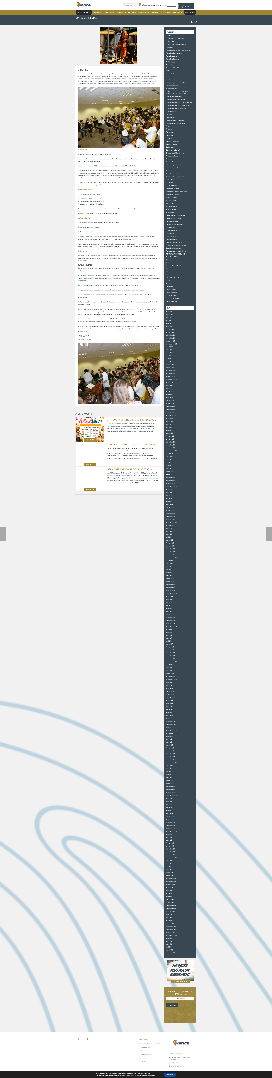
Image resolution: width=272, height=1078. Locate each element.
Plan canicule (170, 233)
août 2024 (169, 382)
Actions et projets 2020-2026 (176, 44)
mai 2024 (169, 391)
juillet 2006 (169, 938)
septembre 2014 (171, 697)
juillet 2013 (169, 736)
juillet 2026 (169, 314)
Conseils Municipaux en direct (176, 108)
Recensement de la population (176, 251)
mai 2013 (169, 742)
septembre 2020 (171, 522)
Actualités (169, 47)
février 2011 (170, 816)
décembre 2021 (171, 477)
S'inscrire (172, 1005)
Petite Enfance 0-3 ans (173, 230)
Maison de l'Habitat (172, 188)
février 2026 (170, 329)
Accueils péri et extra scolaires (176, 38)
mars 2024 (169, 397)
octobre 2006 (170, 932)
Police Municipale (171, 239)
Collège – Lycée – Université (175, 83)
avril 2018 (169, 608)
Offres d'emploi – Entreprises (175, 215)
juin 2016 (169, 671)
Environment (170, 147)
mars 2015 (169, 688)
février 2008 (170, 899)
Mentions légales (146, 1054)
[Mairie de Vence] (83, 5)
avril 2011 (169, 810)
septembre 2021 (171, 486)
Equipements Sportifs (173, 150)
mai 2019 (169, 570)
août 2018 (169, 596)
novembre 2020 (171, 516)
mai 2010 (169, 840)
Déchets (169, 114)
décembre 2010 (171, 822)
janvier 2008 (170, 902)
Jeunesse (169, 171)
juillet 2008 (169, 890)
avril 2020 (169, 537)
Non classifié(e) (171, 209)
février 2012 (170, 780)
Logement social (171, 186)
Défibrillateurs (170, 117)
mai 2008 (169, 893)
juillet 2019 (169, 564)
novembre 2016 (171, 656)
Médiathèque (170, 203)
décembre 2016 (171, 653)
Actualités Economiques (174, 53)
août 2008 (169, 887)
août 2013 (169, 733)
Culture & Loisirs (130, 12)
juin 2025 (169, 353)
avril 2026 (169, 323)
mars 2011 (169, 813)
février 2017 (170, 647)
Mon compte (159, 5)
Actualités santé (171, 56)
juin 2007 (169, 917)
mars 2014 (169, 715)
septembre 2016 (171, 662)
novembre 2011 (171, 789)
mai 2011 (169, 807)
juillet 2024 (169, 385)
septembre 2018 (171, 593)
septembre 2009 (171, 858)
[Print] (192, 22)
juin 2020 (169, 531)
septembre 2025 (171, 344)
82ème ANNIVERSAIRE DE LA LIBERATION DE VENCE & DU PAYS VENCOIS (132, 469)
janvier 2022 (170, 475)
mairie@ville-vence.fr (178, 1066)
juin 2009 (169, 864)
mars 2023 (169, 433)
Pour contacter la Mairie (174, 242)
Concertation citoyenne (174, 96)
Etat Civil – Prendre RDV (84, 12)
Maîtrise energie (171, 197)
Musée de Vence (171, 206)
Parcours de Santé (172, 221)
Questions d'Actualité (173, 248)
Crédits (143, 1061)
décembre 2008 (171, 879)
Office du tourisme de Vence (150, 1044)
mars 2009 (169, 870)
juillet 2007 (169, 914)
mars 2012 (169, 778)
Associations (170, 65)
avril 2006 (169, 947)
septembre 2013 (171, 730)
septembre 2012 (171, 763)
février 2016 (170, 674)
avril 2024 (169, 394)
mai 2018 (169, 605)
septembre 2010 (171, 831)
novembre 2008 (171, 881)
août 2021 (169, 489)
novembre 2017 (171, 620)
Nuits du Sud (170, 212)
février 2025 (170, 365)
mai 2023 (169, 427)
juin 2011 (169, 804)
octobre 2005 (170, 953)
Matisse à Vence (171, 200)
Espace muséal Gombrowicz (175, 153)
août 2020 (169, 525)
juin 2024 (169, 388)
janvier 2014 (170, 718)
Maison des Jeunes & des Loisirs (176, 191)
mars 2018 (169, 611)
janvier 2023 (170, 439)
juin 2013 (169, 739)
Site (167, 269)
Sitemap (143, 1058)
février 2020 (170, 543)
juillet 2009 (169, 861)
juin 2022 (169, 460)
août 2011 (169, 798)
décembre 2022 (171, 442)
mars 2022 (169, 469)
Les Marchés (170, 183)
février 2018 (170, 614)
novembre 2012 (171, 757)
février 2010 (170, 843)
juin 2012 (169, 769)
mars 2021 (169, 504)
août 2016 (169, 665)
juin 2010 (169, 837)
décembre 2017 (171, 617)
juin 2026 (169, 317)
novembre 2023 (171, 409)
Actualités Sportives (173, 59)
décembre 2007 (171, 905)
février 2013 (170, 748)
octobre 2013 (170, 727)
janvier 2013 (170, 751)
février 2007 (170, 923)
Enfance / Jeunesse (172, 141)
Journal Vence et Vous (173, 174)
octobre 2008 (170, 884)
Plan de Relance (171, 236)
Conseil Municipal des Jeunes (175, 99)
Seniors (168, 263)
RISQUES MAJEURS (172, 257)
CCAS (168, 71)
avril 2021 (169, 501)
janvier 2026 (170, 332)
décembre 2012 (171, 754)
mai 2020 (169, 534)
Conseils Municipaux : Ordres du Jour (178, 105)
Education (169, 135)
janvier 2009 (170, 876)
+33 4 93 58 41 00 (177, 1063)
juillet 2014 (169, 703)
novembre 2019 (171, 552)
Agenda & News (177, 12)
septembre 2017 (171, 626)
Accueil (168, 35)
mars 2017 (169, 644)
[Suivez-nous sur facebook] (79, 1039)
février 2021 (170, 507)
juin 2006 (169, 941)
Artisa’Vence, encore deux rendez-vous (132, 420)
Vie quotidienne (109, 12)
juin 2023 (169, 424)
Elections (169, 138)
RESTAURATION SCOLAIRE (175, 254)
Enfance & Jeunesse (143, 12)
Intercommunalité (172, 168)
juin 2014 (169, 706)
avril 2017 (169, 641)
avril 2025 (169, 359)
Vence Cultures (171, 289)
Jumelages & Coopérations (175, 177)
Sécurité (169, 260)
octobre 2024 (170, 376)
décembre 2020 (171, 513)
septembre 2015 (171, 679)
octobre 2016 (170, 659)
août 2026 (169, 311)
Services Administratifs (173, 266)
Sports (168, 281)
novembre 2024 (171, 374)
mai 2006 (169, 944)
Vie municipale (98, 12)
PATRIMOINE (170, 227)
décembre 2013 (171, 721)
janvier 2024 (170, 403)
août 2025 (169, 347)
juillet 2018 (169, 599)
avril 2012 (169, 775)
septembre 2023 (171, 415)
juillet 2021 (169, 492)
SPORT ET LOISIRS (172, 278)
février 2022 (170, 472)
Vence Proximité (171, 292)
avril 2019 (169, 573)
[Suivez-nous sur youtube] (86, 1039)
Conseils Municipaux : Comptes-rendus (179, 102)
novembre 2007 (171, 908)
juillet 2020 (169, 528)
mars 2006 (169, 950)
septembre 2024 (171, 379)
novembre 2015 (171, 677)
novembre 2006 (171, 929)
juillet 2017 (169, 632)
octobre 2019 (170, 555)
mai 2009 (169, 867)
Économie (169, 129)
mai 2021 (169, 498)
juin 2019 (169, 567)
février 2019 (170, 578)
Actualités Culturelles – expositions (178, 50)
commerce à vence (172, 89)
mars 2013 (169, 745)
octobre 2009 (170, 855)
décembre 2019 (171, 549)
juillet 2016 (169, 668)
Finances (169, 159)
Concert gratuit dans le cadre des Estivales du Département (132, 444)
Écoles (168, 126)
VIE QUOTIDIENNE (172, 298)
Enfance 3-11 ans (171, 144)
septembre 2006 (171, 935)
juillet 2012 (169, 766)
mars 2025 (169, 362)
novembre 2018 (171, 587)
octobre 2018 (170, 590)
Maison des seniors (172, 194)
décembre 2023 (171, 406)
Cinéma (168, 77)
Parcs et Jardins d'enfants (174, 224)
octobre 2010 (170, 828)
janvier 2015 (170, 694)
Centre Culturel (171, 74)
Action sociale (170, 41)
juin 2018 (169, 602)
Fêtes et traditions (172, 156)
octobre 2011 (170, 792)
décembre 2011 (171, 786)
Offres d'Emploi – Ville (173, 218)
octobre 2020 (170, 519)
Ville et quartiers (171, 301)
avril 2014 (169, 712)
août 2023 (169, 418)
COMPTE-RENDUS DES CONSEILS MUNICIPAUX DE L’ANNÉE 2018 (177, 92)
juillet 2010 (169, 834)
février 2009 (170, 873)
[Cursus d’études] (118, 45)
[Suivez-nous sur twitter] (83, 1039)
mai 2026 (169, 320)
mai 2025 (169, 356)
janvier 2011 (170, 819)
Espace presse (149, 5)
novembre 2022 (171, 445)
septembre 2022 (171, 451)
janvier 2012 (170, 783)
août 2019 (169, 561)
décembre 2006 (171, 926)
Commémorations (172, 86)
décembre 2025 (171, 335)
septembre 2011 (171, 795)
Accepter (170, 1075)
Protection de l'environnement (176, 245)
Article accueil (170, 62)
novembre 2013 (171, 724)
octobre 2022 (170, 448)
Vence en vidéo (170, 6)
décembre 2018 (171, 584)
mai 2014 (169, 709)
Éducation (169, 132)
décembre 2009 (171, 849)
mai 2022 (169, 463)
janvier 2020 (170, 546)
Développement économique (175, 123)
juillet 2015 (169, 682)
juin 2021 (169, 495)
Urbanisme (120, 12)
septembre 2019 (171, 558)
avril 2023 (169, 430)
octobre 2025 (170, 341)
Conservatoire (171, 111)
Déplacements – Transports (175, 120)
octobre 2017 (170, 623)
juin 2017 (169, 635)
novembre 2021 (171, 480)
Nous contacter (190, 12)
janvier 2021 (170, 510)
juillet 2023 (169, 421)
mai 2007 (169, 920)
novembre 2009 (171, 852)
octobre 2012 (170, 760)
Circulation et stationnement (175, 80)
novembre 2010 (171, 825)
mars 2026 (169, 326)
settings (152, 1076)
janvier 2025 (170, 368)
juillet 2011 (169, 801)
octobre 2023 (170, 412)
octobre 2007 (170, 911)
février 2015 (170, 691)
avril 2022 (169, 466)
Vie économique (166, 12)
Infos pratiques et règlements (176, 165)
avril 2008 (169, 896)
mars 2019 (169, 576)
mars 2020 (169, 540)
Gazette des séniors (172, 162)
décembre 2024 (171, 371)
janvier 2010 (170, 846)
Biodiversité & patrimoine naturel (177, 68)
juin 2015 (169, 685)
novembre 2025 (171, 338)
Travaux (168, 284)
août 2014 (169, 700)
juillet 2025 (169, 350)
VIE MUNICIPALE (172, 295)
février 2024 (170, 400)
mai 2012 (169, 772)
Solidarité (155, 12)
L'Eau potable (170, 180)
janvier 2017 (170, 650)
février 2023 (170, 436)
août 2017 (169, 629)
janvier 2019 (170, 581)
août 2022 (169, 454)
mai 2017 (169, 638)
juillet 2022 (169, 457)
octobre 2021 (170, 483)
